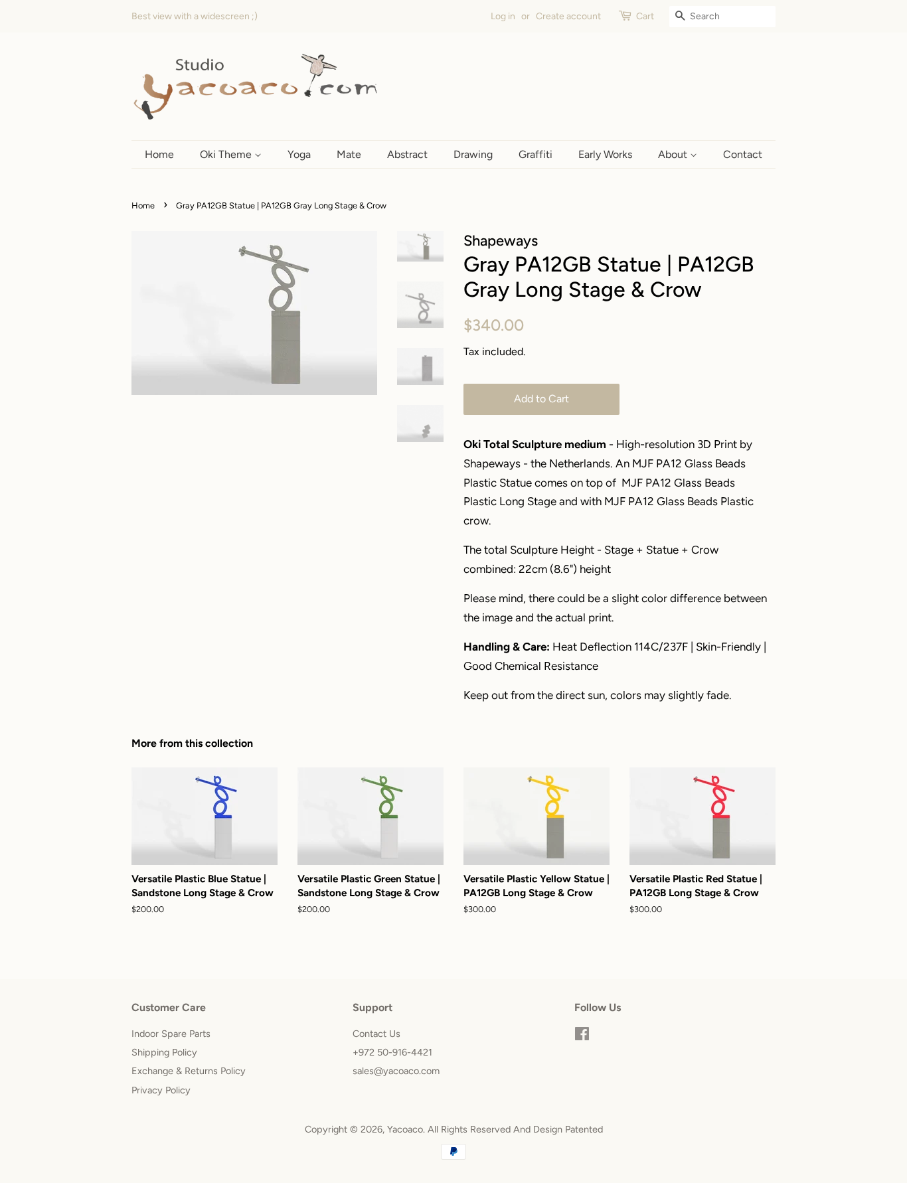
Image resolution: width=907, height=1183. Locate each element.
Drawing (473, 154)
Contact (742, 154)
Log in (503, 16)
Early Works (605, 154)
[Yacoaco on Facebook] (582, 1036)
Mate (349, 154)
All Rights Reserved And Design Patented (515, 1129)
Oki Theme (227, 154)
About (674, 154)
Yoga (299, 154)
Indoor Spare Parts (170, 1034)
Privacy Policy (161, 1090)
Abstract (407, 154)
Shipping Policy (164, 1052)
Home (159, 154)
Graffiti (535, 154)
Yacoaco (405, 1129)
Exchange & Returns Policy (188, 1071)
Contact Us (376, 1034)
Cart (645, 16)
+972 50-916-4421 (392, 1052)
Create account (568, 16)
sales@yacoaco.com (396, 1071)
